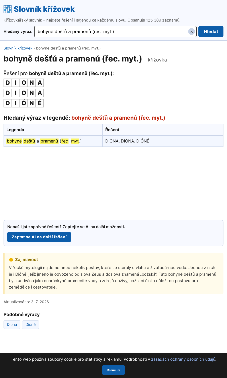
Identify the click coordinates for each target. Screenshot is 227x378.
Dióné (30, 324)
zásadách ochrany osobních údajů (183, 359)
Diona (12, 324)
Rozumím (113, 370)
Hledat (211, 31)
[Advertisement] (113, 183)
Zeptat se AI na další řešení (39, 237)
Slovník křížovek (44, 9)
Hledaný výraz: (18, 31)
